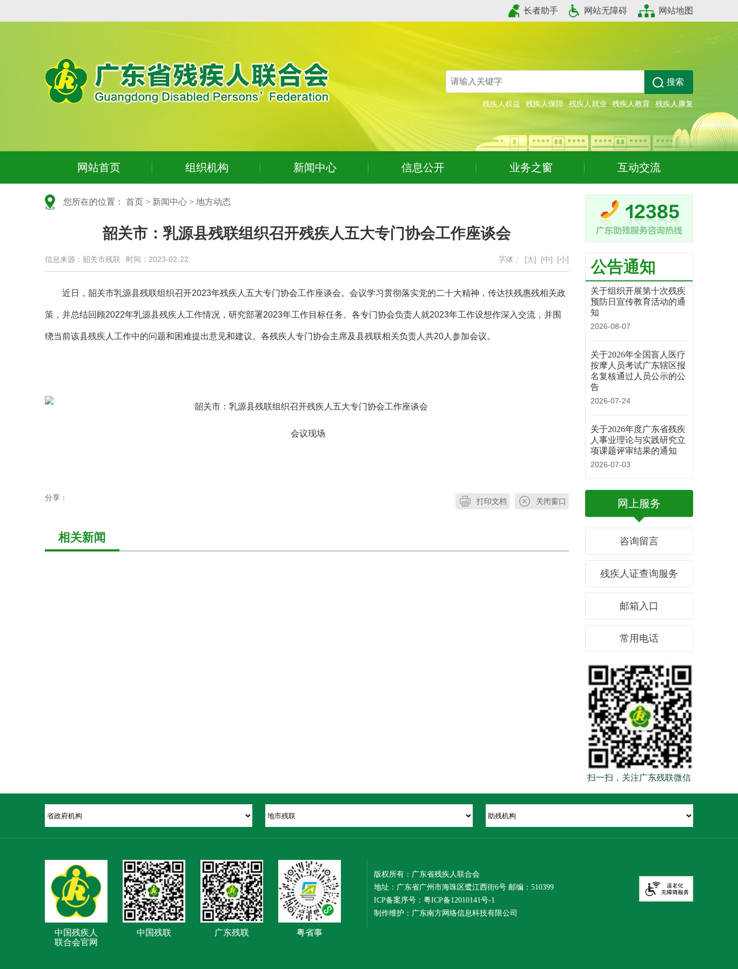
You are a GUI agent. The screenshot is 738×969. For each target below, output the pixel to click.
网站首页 (98, 167)
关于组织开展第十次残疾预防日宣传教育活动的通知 (638, 301)
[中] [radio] (547, 259)
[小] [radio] (563, 259)
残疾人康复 (674, 104)
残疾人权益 (501, 104)
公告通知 (623, 266)
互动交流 (639, 167)
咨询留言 (639, 541)
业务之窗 (531, 167)
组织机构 (207, 167)
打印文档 (492, 501)
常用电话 (639, 638)
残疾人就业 (588, 104)
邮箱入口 (639, 606)
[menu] (148, 815)
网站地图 (676, 10)
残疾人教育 (631, 104)
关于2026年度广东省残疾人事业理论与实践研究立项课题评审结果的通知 (638, 440)
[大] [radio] (530, 259)
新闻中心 (315, 167)
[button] (669, 82)
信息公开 (423, 167)
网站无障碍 (605, 10)
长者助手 (541, 10)
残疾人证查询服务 (639, 573)
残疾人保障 (544, 104)
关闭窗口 (551, 501)
